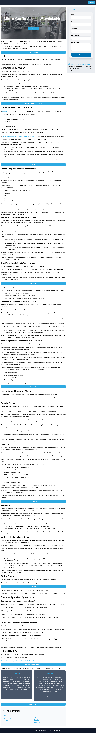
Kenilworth (22, 661)
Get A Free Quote (33, 704)
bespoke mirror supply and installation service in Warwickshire (19, 136)
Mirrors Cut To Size (7, 111)
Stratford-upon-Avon (30, 661)
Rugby (35, 717)
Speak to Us (33, 386)
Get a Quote (32, 28)
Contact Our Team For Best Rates (33, 103)
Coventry (38, 661)
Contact (92, 2)
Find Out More (33, 164)
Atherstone (37, 722)
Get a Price (33, 283)
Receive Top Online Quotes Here (33, 664)
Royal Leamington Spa (12, 661)
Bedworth (36, 715)
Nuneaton (36, 719)
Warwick (3, 661)
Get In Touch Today (33, 52)
